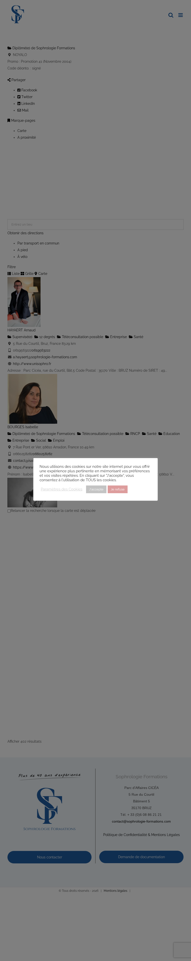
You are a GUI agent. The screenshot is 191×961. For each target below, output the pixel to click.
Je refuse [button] (118, 489)
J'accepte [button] (96, 489)
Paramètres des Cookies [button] (61, 489)
